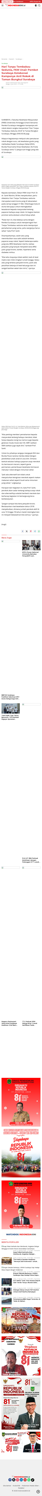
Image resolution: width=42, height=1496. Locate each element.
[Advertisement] (21, 29)
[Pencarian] (39, 5)
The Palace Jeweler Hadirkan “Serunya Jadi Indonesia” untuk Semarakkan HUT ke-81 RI (25, 1260)
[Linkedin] (21, 1480)
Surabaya (5, 63)
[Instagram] (17, 1480)
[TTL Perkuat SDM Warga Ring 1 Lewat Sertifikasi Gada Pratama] (31, 943)
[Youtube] (25, 1480)
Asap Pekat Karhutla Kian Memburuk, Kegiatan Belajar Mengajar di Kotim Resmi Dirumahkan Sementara (23, 1253)
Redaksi (21, 1488)
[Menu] (3, 5)
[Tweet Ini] (26, 531)
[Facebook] (10, 1480)
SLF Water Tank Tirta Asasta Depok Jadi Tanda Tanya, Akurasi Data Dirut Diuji (26, 1281)
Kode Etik (16, 1486)
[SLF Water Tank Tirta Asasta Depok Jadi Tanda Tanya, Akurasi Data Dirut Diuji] (7, 1282)
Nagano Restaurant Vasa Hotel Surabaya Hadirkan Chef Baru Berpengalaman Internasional (9, 1023)
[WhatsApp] (28, 1480)
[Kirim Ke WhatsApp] (38, 531)
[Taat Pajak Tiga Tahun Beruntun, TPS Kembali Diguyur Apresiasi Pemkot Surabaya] (11, 708)
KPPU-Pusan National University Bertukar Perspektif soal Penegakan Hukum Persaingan (30, 554)
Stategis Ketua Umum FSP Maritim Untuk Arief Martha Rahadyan (26, 1291)
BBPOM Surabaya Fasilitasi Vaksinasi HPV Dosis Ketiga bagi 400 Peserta (10, 697)
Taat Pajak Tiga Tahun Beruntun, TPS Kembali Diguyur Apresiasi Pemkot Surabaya (10, 717)
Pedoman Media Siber (30, 1486)
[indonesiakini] (15, 5)
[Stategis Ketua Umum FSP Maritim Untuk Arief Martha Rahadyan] (7, 1291)
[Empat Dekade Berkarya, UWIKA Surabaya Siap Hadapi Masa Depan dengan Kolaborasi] (21, 1268)
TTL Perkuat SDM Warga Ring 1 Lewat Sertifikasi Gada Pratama (29, 1023)
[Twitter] (13, 1480)
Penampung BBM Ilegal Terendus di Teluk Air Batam (26, 1300)
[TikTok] (32, 1480)
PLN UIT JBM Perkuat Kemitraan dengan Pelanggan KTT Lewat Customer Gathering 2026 (30, 860)
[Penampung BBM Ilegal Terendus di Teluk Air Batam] (7, 1300)
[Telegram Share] (34, 531)
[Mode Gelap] (36, 5)
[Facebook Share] (22, 531)
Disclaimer (7, 1486)
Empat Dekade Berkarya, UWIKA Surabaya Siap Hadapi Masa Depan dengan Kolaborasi (26, 1274)
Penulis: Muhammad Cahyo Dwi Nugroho (17, 83)
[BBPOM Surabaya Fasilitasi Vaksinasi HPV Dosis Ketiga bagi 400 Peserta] (11, 616)
